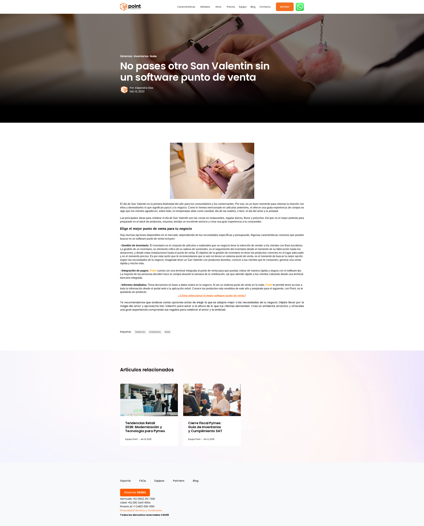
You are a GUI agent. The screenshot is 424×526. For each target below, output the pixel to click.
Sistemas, (140, 331)
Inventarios (141, 56)
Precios (231, 6)
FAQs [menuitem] (142, 481)
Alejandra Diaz (144, 88)
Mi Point (284, 6)
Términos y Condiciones (148, 510)
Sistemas (126, 56)
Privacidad (126, 510)
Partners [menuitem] (178, 481)
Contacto (265, 6)
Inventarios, (155, 331)
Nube (153, 56)
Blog (253, 6)
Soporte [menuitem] (125, 481)
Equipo (243, 6)
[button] (187, 7)
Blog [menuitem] (195, 481)
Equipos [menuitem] (159, 481)
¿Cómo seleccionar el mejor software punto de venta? (212, 295)
